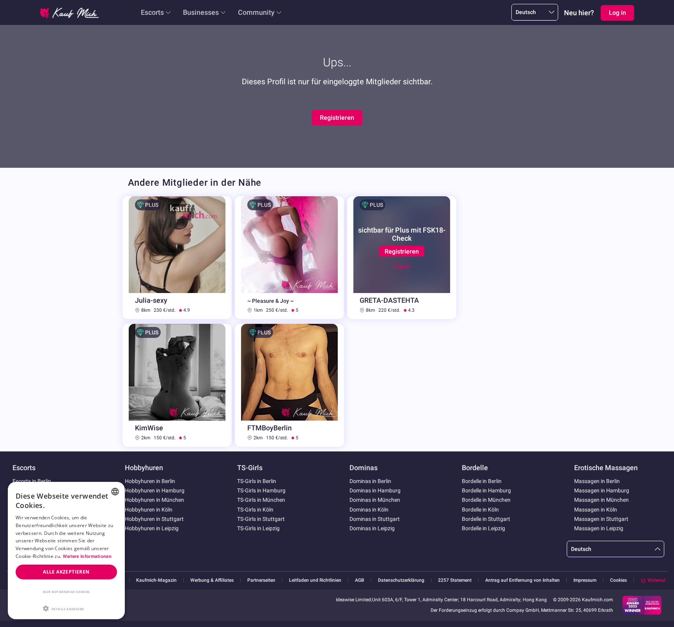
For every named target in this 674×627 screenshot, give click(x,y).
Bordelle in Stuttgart (486, 519)
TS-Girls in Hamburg (261, 490)
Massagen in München (601, 500)
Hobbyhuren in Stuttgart (154, 519)
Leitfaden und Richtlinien (315, 580)
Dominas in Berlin (370, 481)
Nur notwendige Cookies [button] (66, 592)
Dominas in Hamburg (375, 490)
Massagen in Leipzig (598, 528)
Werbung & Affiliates (212, 580)
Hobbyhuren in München (154, 500)
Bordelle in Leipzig (483, 528)
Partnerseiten (261, 580)
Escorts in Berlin (31, 481)
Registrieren (337, 117)
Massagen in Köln (595, 509)
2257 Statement (455, 580)
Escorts (152, 12)
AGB (359, 580)
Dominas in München (374, 500)
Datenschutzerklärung (401, 580)
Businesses (201, 12)
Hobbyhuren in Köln (148, 509)
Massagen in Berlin (597, 481)
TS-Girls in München (261, 500)
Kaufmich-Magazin (156, 580)
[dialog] (66, 550)
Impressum (584, 580)
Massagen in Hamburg (601, 490)
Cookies (618, 580)
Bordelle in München (486, 500)
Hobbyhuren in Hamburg (154, 490)
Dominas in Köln (368, 509)
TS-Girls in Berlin (256, 481)
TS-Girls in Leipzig (258, 528)
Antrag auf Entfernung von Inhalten (522, 580)
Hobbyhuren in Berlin (150, 481)
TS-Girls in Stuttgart (261, 519)
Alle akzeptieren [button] (66, 571)
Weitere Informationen (87, 556)
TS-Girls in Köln (255, 509)
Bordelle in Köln (480, 509)
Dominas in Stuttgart (374, 519)
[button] (66, 607)
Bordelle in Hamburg (486, 490)
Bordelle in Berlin (482, 481)
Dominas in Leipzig (372, 528)
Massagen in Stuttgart (601, 519)
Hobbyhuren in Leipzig (152, 528)
